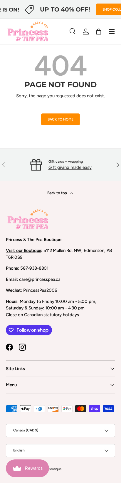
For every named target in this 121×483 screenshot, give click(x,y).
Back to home (60, 119)
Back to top (57, 192)
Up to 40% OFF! (65, 9)
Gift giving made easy (70, 167)
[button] (98, 31)
